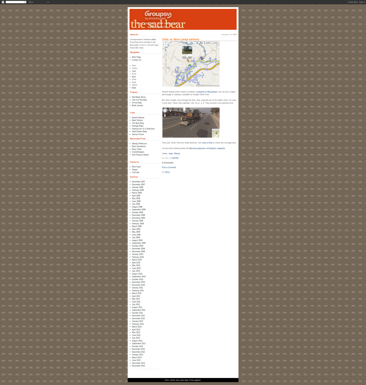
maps (171, 153)
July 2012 (136, 338)
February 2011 (138, 290)
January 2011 (137, 288)
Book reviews (137, 105)
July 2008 (136, 204)
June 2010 (136, 268)
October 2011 (137, 313)
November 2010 (138, 282)
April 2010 (136, 263)
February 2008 (138, 190)
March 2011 (137, 293)
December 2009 (138, 251)
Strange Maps (138, 126)
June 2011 (136, 302)
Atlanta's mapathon (217, 148)
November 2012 (138, 349)
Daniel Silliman (138, 117)
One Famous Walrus (140, 155)
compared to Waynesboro (206, 92)
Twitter (134, 170)
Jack (134, 71)
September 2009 (139, 243)
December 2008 (138, 218)
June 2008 (136, 201)
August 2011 (137, 307)
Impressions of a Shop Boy (143, 129)
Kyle (134, 77)
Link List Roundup (139, 100)
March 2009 (137, 226)
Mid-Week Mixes (139, 97)
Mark (134, 88)
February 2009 (138, 223)
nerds (153, 39)
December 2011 (138, 318)
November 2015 (138, 366)
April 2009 (136, 229)
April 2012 (136, 329)
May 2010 (136, 265)
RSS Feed (136, 167)
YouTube (135, 172)
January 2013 (137, 355)
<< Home (166, 172)
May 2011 (136, 299)
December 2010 (138, 285)
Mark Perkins (137, 120)
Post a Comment (169, 167)
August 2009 (137, 240)
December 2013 (138, 363)
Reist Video (137, 149)
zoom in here (207, 143)
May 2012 (136, 332)
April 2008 (136, 196)
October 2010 (137, 279)
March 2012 (137, 327)
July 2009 (136, 237)
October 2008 (137, 212)
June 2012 (136, 335)
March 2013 (137, 357)
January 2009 (137, 221)
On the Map (137, 103)
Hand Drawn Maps (139, 131)
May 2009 (136, 232)
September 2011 (138, 310)
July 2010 (136, 271)
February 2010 (138, 257)
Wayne (177, 153)
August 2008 (137, 207)
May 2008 (136, 198)
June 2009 (136, 235)
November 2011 (138, 315)
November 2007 (138, 182)
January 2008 (137, 187)
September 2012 (139, 343)
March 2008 (137, 193)
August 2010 (137, 274)
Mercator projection (197, 148)
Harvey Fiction (138, 134)
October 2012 (137, 346)
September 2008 (139, 209)
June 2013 (136, 360)
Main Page (136, 57)
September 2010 (139, 276)
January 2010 (137, 254)
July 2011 (136, 304)
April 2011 (136, 296)
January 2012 (137, 321)
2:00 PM (174, 158)
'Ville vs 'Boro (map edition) (180, 39)
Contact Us (136, 60)
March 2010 (137, 260)
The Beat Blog (138, 123)
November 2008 (138, 215)
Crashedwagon (138, 152)
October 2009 (137, 246)
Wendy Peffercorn (139, 143)
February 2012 (138, 324)
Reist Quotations (139, 146)
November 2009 (138, 249)
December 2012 (138, 352)
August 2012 (137, 341)
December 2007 (138, 184)
